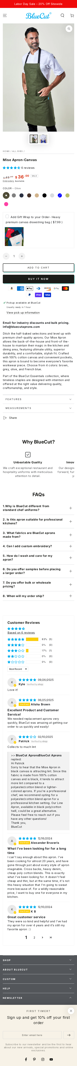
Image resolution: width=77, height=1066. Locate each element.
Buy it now (38, 278)
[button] (62, 15)
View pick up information (23, 312)
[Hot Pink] (6, 204)
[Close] (71, 1011)
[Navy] (21, 195)
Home (6, 151)
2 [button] (34, 937)
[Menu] (5, 15)
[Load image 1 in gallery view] (34, 139)
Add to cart (38, 267)
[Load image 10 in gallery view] (43, 139)
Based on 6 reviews (21, 632)
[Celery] (67, 195)
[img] (28, 680)
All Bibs (17, 151)
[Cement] (52, 195)
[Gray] (13, 195)
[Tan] (36, 195)
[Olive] (6, 195)
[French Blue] (59, 195)
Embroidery (8, 181)
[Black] (44, 195)
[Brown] (29, 195)
